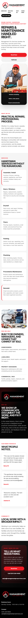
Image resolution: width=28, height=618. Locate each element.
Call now (14, 60)
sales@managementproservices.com (14, 578)
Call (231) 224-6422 (14, 573)
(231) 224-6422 (6, 15)
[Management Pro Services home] (14, 5)
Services (4, 11)
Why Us (17, 11)
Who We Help (10, 11)
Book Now (23, 11)
